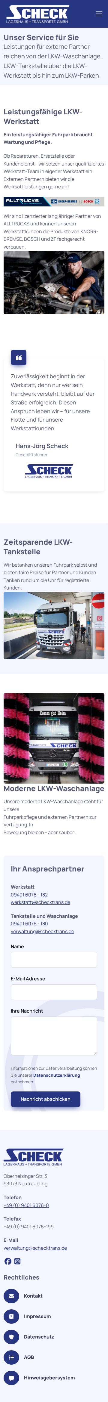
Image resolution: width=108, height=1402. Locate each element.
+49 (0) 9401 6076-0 (26, 1205)
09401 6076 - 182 (29, 894)
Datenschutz (39, 1336)
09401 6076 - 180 (29, 923)
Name (17, 946)
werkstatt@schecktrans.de (40, 902)
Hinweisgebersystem (49, 1377)
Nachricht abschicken (45, 1099)
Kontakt (33, 1295)
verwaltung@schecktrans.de (42, 931)
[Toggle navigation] (98, 13)
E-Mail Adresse (28, 978)
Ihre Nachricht (27, 1010)
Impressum (37, 1316)
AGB (29, 1357)
